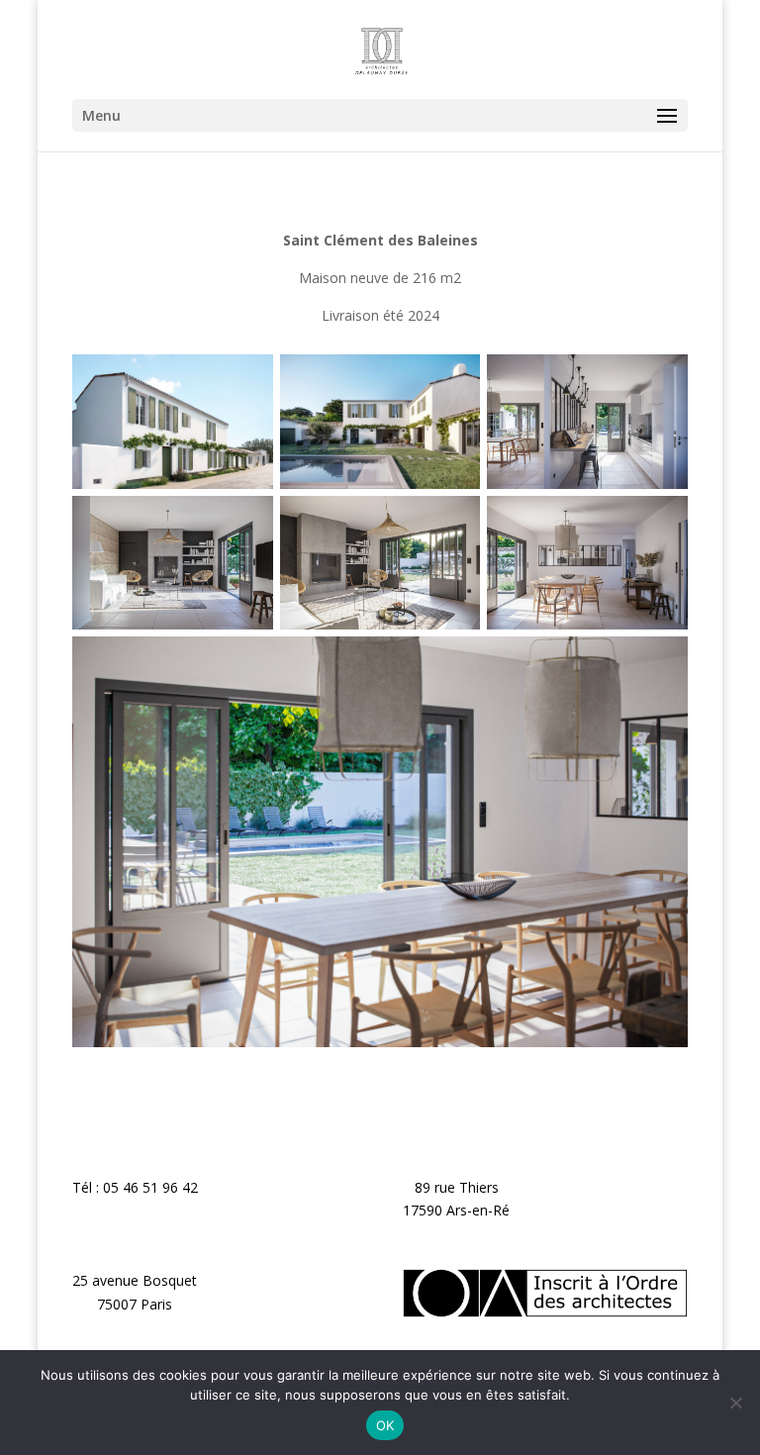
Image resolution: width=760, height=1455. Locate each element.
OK (385, 1425)
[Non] (735, 1402)
